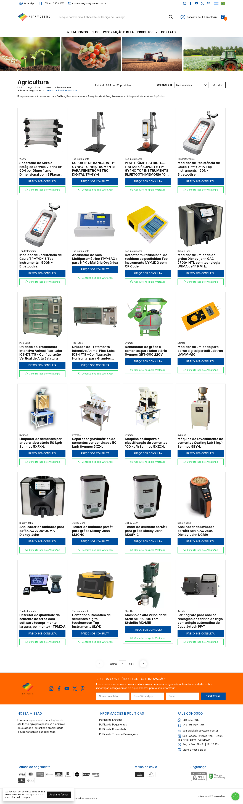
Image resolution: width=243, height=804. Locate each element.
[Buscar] (170, 16)
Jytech (181, 611)
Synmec (129, 343)
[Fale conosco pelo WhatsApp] (235, 796)
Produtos (145, 32)
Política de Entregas (111, 719)
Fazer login (210, 16)
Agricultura (34, 87)
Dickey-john (184, 251)
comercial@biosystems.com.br (89, 3)
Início (20, 87)
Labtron (182, 343)
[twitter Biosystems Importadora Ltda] (202, 3)
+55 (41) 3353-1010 (53, 3)
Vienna (23, 159)
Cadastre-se (194, 16)
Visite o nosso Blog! (194, 749)
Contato (168, 32)
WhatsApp (29, 3)
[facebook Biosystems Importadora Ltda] (191, 3)
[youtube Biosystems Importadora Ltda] (196, 3)
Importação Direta (118, 32)
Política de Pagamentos (113, 724)
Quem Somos (77, 32)
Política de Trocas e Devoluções (118, 734)
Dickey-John (26, 523)
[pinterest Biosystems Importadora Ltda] (208, 3)
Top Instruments (80, 159)
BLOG (95, 32)
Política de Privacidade (112, 729)
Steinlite (129, 611)
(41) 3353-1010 (191, 719)
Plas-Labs (24, 343)
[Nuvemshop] (212, 796)
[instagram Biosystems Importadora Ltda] (184, 3)
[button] (42, 189)
